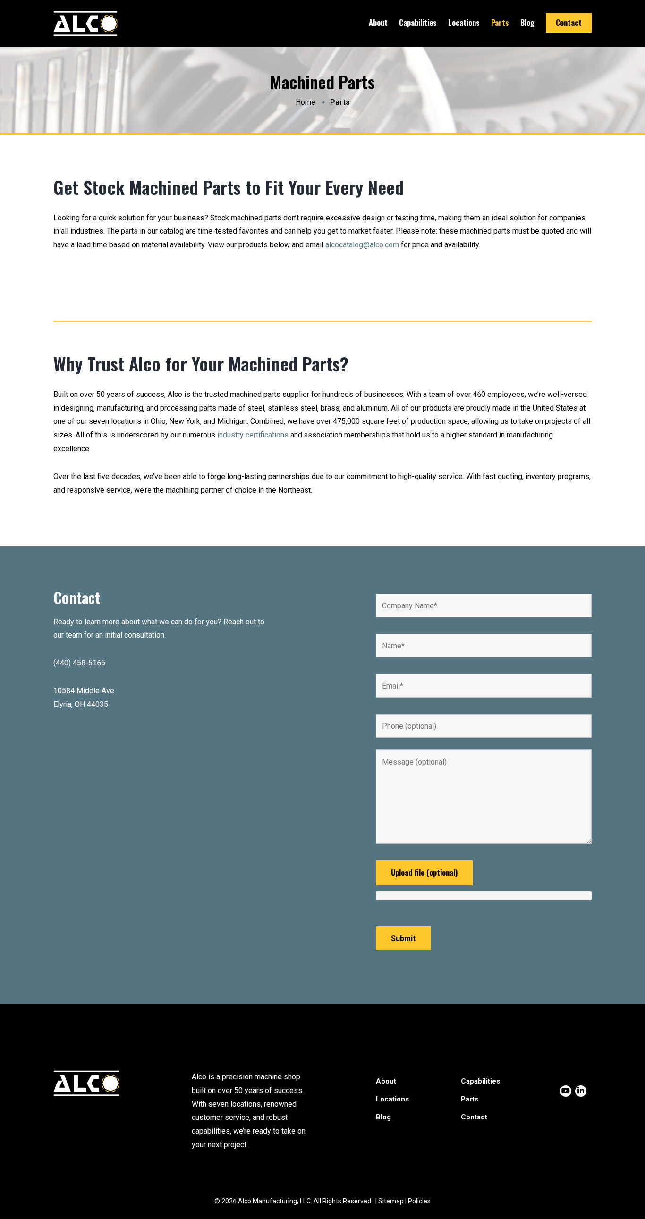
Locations (464, 22)
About (378, 22)
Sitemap (391, 1201)
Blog (527, 22)
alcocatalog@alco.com (362, 244)
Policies (419, 1201)
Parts (500, 22)
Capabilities (418, 22)
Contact (569, 22)
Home (305, 102)
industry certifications (253, 434)
